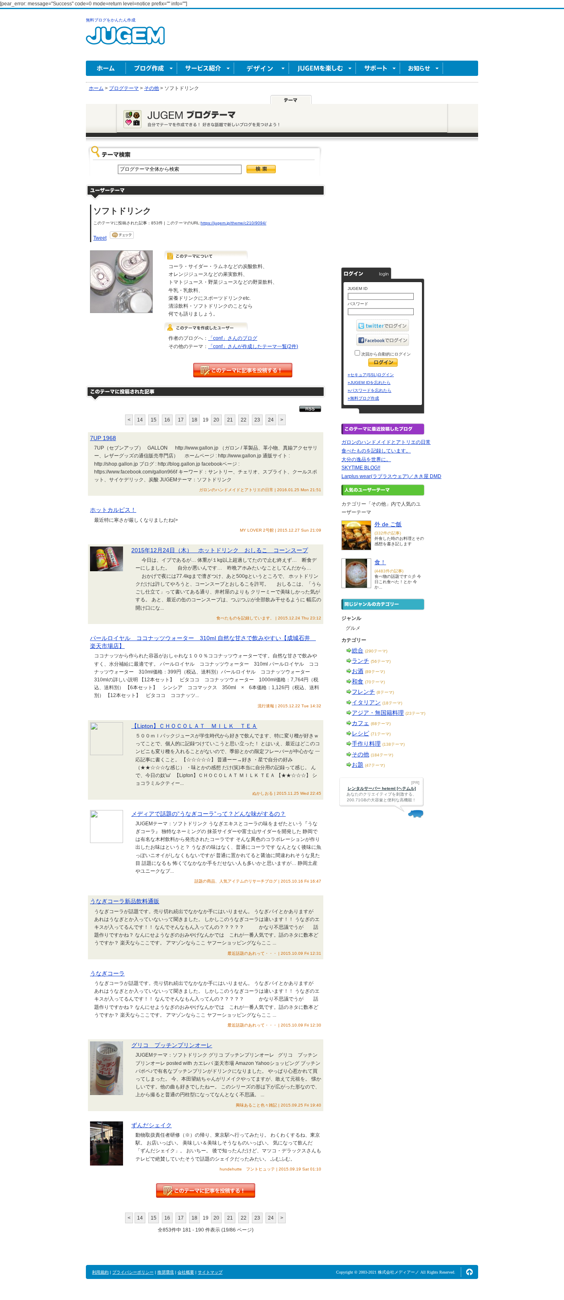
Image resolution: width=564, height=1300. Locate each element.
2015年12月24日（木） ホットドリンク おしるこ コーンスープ (219, 550)
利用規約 (100, 1272)
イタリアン (366, 702)
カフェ (360, 723)
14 (140, 420)
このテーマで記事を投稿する (242, 370)
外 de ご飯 (388, 524)
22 (243, 420)
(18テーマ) (392, 703)
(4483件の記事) (388, 571)
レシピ (360, 733)
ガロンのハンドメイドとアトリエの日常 (386, 442)
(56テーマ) (381, 661)
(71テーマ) (381, 734)
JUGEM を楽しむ (322, 68)
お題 (357, 764)
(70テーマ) (375, 682)
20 (216, 420)
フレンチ (363, 691)
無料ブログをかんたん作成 (110, 20)
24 (271, 420)
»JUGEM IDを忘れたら (369, 382)
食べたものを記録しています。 (376, 451)
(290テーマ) (376, 651)
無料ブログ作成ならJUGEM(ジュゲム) (125, 40)
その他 (360, 754)
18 (194, 420)
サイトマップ (210, 1272)
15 (153, 420)
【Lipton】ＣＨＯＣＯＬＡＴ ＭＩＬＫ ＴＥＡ (194, 726)
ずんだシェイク (151, 1125)
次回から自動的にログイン (385, 354)
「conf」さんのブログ (232, 338)
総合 (357, 650)
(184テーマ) (382, 755)
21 (230, 420)
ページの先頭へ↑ (469, 1272)
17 (181, 420)
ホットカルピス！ (113, 509)
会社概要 (186, 1272)
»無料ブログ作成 (363, 398)
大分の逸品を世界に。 (366, 459)
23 (257, 420)
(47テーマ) (375, 765)
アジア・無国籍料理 (378, 712)
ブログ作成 (151, 68)
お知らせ (421, 68)
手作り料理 (366, 743)
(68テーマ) (381, 723)
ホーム (106, 68)
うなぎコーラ (107, 973)
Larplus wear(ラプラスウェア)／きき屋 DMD (391, 476)
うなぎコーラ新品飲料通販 (124, 901)
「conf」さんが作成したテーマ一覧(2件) (253, 346)
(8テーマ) (385, 692)
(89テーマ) (375, 671)
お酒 (357, 671)
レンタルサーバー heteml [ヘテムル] (382, 788)
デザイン (261, 68)
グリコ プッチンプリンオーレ (171, 1045)
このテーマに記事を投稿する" (205, 1190)
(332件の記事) (387, 533)
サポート (378, 68)
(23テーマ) (415, 713)
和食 (357, 681)
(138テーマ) (393, 744)
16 (167, 420)
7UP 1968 (103, 438)
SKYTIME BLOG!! (360, 468)
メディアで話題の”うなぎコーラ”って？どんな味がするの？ (208, 813)
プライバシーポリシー (133, 1272)
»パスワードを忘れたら (369, 390)
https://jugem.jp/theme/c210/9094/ (233, 223)
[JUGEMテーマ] (291, 99)
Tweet (100, 238)
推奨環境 (165, 1272)
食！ (380, 562)
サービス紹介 (205, 68)
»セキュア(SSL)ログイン (371, 374)
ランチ (360, 660)
